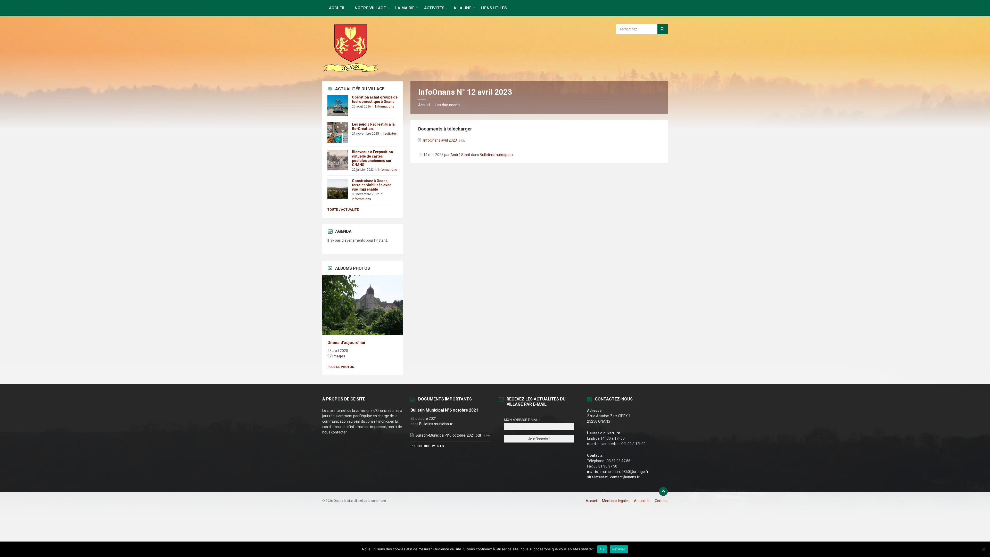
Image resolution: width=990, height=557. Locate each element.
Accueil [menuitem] (592, 501)
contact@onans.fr (625, 477)
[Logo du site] (350, 71)
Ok (602, 549)
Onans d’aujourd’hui (346, 342)
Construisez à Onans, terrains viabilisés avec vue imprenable (371, 185)
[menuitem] (337, 8)
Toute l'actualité (343, 209)
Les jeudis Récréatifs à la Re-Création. (373, 126)
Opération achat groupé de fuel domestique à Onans (375, 99)
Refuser (618, 549)
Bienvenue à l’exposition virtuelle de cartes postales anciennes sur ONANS (372, 158)
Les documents (447, 105)
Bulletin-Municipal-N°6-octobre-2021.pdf (449, 435)
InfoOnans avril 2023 (440, 140)
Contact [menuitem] (661, 501)
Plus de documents (427, 446)
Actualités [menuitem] (642, 501)
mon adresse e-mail (522, 420)
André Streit (460, 155)
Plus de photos (340, 367)
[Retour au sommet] (663, 491)
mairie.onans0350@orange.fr (624, 472)
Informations (384, 106)
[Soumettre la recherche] (662, 29)
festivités (390, 133)
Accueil (424, 105)
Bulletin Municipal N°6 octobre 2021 (444, 410)
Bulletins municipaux (496, 155)
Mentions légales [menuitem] (616, 501)
